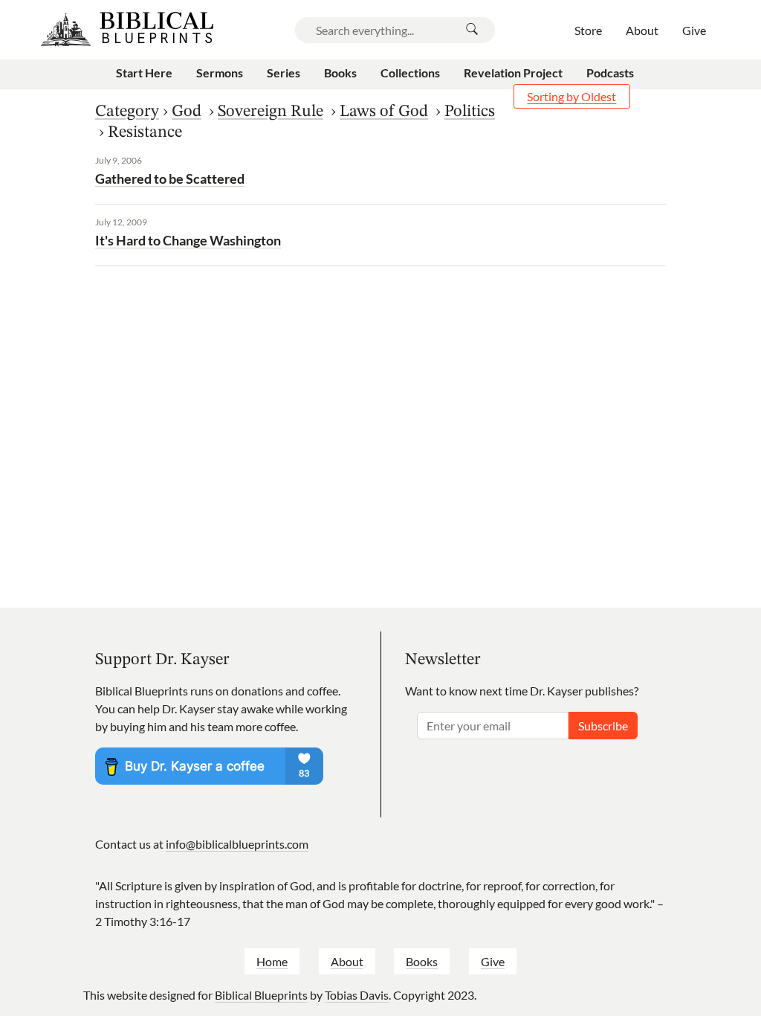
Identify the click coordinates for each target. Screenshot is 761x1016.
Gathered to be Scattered (170, 178)
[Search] (472, 30)
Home (272, 961)
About (347, 961)
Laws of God (384, 111)
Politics (469, 111)
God (186, 111)
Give (493, 961)
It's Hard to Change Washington (188, 240)
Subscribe (603, 725)
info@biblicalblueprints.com (237, 844)
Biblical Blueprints (261, 995)
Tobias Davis (357, 995)
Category (127, 111)
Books (422, 961)
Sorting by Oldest (571, 96)
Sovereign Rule (270, 111)
